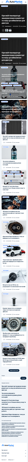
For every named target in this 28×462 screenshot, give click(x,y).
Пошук (3, 375)
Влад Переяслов (5, 434)
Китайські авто (6, 346)
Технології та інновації (6, 85)
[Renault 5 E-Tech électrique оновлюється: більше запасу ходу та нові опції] (14, 90)
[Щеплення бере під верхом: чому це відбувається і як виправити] (14, 228)
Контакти (4, 459)
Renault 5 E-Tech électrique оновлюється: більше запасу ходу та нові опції (14, 402)
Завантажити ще (14, 370)
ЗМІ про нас (10, 459)
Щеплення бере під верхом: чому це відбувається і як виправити (13, 415)
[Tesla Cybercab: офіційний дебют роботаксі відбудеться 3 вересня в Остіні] (14, 251)
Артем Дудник (5, 422)
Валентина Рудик (5, 432)
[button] (2, 2)
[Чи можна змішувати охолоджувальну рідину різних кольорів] (14, 18)
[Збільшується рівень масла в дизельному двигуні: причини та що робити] (14, 109)
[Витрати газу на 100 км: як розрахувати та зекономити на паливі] (14, 276)
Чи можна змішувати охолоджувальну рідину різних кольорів (12, 395)
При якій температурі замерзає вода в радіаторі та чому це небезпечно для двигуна (14, 388)
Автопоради (4, 6)
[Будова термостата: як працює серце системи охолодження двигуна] (14, 299)
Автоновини (4, 83)
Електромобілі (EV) (14, 83)
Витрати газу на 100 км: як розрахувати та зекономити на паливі (12, 435)
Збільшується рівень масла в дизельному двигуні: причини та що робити (13, 409)
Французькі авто (17, 85)
